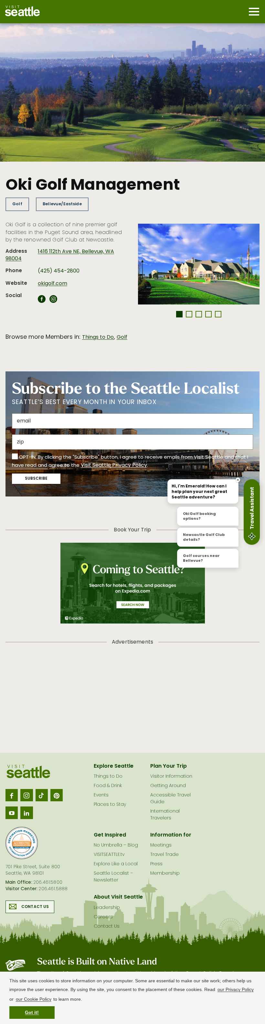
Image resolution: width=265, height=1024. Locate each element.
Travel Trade (164, 855)
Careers (103, 917)
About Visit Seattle (118, 897)
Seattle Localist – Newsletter (113, 877)
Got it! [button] (32, 1012)
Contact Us (35, 907)
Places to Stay (110, 804)
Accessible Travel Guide (170, 799)
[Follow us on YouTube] (11, 812)
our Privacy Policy (235, 989)
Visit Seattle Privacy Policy (114, 465)
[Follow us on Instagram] (26, 795)
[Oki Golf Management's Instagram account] (53, 301)
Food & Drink (108, 786)
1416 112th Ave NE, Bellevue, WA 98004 (59, 255)
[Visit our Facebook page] (11, 795)
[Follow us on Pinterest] (56, 795)
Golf (17, 204)
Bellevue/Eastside (62, 204)
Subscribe (36, 478)
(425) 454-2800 (59, 271)
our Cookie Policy (33, 999)
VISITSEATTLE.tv (109, 855)
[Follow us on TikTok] (42, 795)
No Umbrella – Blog (116, 845)
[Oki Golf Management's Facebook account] (42, 301)
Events (101, 795)
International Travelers (165, 815)
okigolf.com (52, 284)
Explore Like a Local (116, 864)
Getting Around (168, 786)
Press (156, 864)
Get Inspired (110, 835)
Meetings (161, 845)
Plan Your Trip (168, 766)
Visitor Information (171, 776)
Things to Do (98, 337)
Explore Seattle (113, 766)
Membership (165, 873)
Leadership (107, 908)
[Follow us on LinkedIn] (26, 812)
